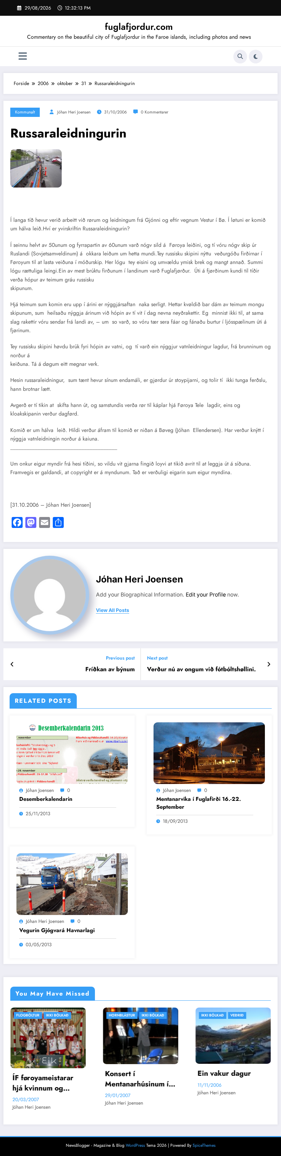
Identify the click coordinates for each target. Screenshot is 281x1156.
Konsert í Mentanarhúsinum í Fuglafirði (55, 1079)
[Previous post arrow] (12, 664)
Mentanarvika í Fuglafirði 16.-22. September (198, 802)
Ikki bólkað (71, 1015)
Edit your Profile (206, 594)
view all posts (112, 610)
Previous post (120, 658)
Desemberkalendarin (45, 799)
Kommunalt (25, 112)
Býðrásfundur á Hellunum (233, 1085)
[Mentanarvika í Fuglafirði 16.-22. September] (209, 752)
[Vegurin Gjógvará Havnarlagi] (72, 883)
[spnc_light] (255, 56)
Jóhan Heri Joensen (73, 112)
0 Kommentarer (154, 112)
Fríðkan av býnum (110, 669)
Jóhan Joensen (40, 790)
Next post (157, 658)
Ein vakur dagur (142, 1074)
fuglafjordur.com (139, 26)
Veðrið (155, 1015)
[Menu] (22, 56)
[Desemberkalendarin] (72, 752)
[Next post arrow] (269, 664)
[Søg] (240, 56)
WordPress (135, 1147)
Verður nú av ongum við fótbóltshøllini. (201, 669)
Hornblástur (40, 1015)
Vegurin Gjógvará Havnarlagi (57, 930)
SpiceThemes (204, 1147)
